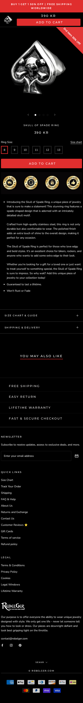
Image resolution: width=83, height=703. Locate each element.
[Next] (54, 115)
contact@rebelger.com (14, 638)
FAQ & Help (8, 499)
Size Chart (7, 480)
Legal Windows (10, 584)
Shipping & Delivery (22, 327)
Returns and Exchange (14, 512)
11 (36, 150)
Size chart (76, 142)
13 (58, 150)
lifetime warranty (30, 407)
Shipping (6, 493)
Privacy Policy (9, 572)
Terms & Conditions (13, 565)
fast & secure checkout (36, 418)
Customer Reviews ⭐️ (14, 525)
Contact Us (7, 518)
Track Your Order (11, 486)
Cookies (5, 578)
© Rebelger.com (41, 670)
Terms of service (10, 538)
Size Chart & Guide (21, 315)
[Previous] (28, 115)
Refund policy (9, 544)
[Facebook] (2, 645)
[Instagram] (11, 645)
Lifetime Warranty (12, 591)
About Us (7, 506)
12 (47, 150)
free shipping (24, 386)
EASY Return (22, 397)
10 (25, 150)
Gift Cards (7, 531)
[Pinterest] (20, 645)
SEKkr (40, 662)
